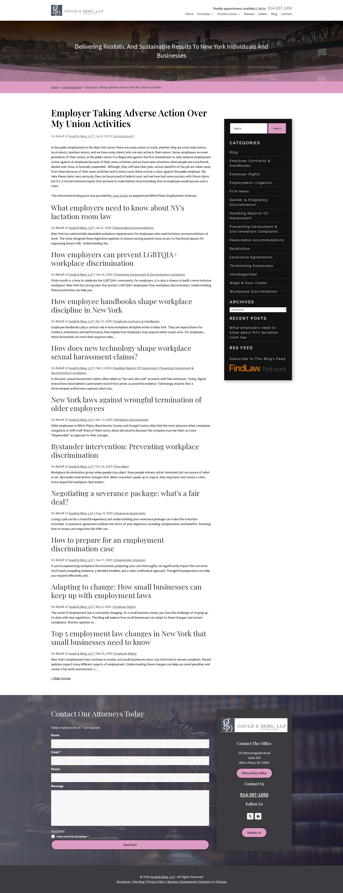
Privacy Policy (156, 882)
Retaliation (240, 248)
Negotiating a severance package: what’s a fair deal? (125, 497)
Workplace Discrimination (132, 420)
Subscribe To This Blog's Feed (257, 359)
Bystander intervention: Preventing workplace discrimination (125, 451)
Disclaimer (58, 831)
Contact (286, 14)
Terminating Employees (251, 266)
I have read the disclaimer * (72, 836)
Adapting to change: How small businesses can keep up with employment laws (126, 591)
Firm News (122, 466)
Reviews (249, 14)
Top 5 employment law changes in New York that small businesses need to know (128, 638)
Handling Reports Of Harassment (135, 368)
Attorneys (203, 14)
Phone (55, 769)
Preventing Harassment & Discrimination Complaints (150, 274)
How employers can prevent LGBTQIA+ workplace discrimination (114, 259)
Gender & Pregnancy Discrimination (249, 202)
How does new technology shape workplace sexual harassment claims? (121, 352)
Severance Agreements (130, 513)
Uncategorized (123, 136)
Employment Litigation (130, 560)
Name (55, 735)
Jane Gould (119, 196)
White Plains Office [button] (254, 773)
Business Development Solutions (189, 882)
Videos (263, 14)
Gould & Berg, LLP (81, 136)
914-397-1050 (280, 8)
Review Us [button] (254, 833)
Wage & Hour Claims (248, 283)
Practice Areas (227, 14)
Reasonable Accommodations (134, 228)
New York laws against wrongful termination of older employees (126, 404)
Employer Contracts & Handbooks (137, 321)
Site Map (138, 882)
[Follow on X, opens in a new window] (250, 816)
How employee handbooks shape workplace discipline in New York (121, 305)
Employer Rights (125, 607)
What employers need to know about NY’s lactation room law (117, 212)
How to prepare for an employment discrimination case (107, 544)
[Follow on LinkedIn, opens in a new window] (258, 816)
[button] (339, 867)
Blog (274, 14)
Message (57, 786)
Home (189, 14)
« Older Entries (61, 678)
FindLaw (221, 882)
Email (56, 752)
